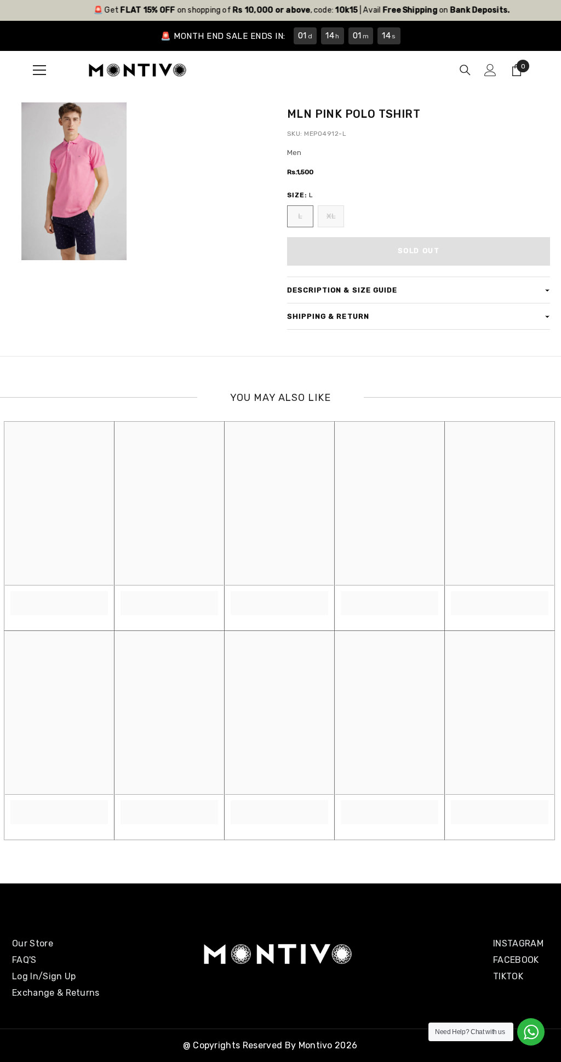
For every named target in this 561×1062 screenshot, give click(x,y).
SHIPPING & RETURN (328, 316)
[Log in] (490, 70)
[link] (59, 597)
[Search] (465, 70)
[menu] (39, 70)
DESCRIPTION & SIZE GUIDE (342, 290)
